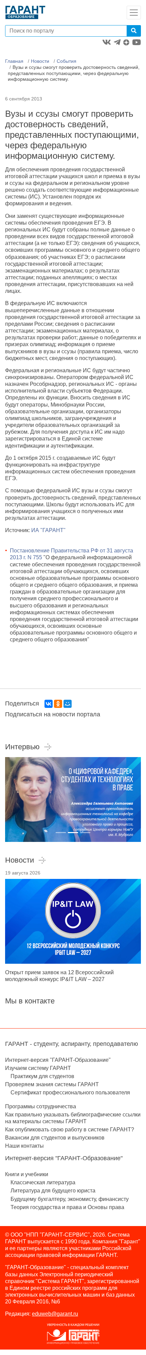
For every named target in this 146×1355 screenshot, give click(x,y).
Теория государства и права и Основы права (67, 1207)
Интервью (22, 746)
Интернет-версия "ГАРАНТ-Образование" (58, 1060)
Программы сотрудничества (40, 1106)
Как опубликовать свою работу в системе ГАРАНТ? (69, 1129)
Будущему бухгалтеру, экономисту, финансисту (70, 1199)
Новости (40, 61)
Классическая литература (43, 1182)
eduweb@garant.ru (55, 1314)
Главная (14, 61)
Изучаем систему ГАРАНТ (38, 1068)
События (66, 61)
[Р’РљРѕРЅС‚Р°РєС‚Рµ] (48, 704)
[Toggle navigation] (134, 12)
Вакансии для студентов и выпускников (55, 1138)
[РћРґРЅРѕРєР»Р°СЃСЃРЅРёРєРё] (58, 704)
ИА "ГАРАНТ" (48, 530)
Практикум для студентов (42, 1076)
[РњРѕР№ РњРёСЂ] (67, 704)
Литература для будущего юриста (53, 1190)
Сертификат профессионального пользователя (70, 1092)
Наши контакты (24, 1146)
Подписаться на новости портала (52, 714)
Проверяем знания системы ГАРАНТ (52, 1084)
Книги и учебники (26, 1174)
